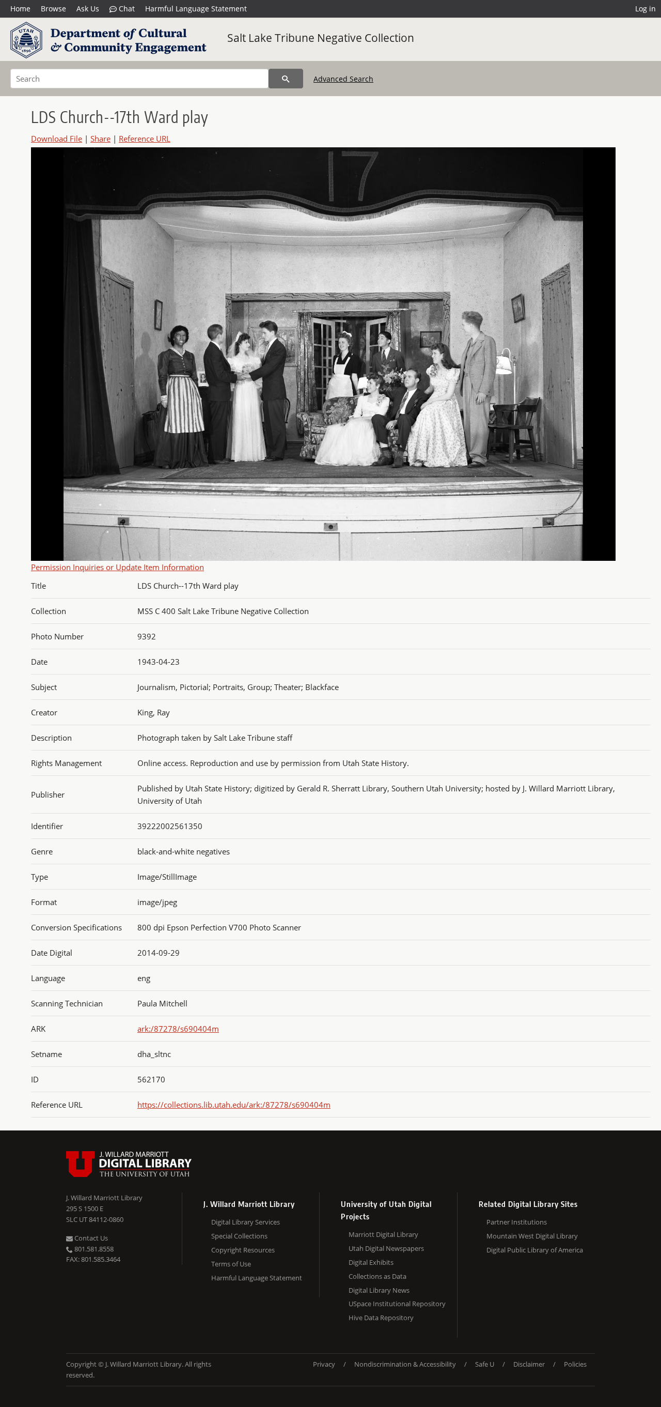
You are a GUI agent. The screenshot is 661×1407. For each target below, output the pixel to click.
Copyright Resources (243, 1250)
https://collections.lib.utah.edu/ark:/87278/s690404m (233, 1104)
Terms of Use (231, 1263)
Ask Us (87, 8)
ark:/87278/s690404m (178, 1028)
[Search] (286, 78)
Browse (53, 8)
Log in (645, 8)
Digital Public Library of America (534, 1250)
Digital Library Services (245, 1222)
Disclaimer (529, 1364)
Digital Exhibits (371, 1262)
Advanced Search (343, 79)
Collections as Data (377, 1276)
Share (100, 138)
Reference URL (144, 138)
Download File (56, 138)
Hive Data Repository (381, 1317)
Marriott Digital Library (383, 1234)
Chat (126, 8)
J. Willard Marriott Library (104, 1197)
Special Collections (239, 1236)
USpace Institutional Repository (397, 1303)
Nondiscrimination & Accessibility (405, 1364)
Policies (575, 1364)
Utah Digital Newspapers (386, 1248)
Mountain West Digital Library (532, 1236)
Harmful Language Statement (196, 8)
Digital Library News (379, 1290)
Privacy (324, 1364)
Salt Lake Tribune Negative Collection (320, 37)
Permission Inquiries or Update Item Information (117, 567)
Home (20, 8)
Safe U (484, 1364)
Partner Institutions (516, 1222)
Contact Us (90, 1238)
